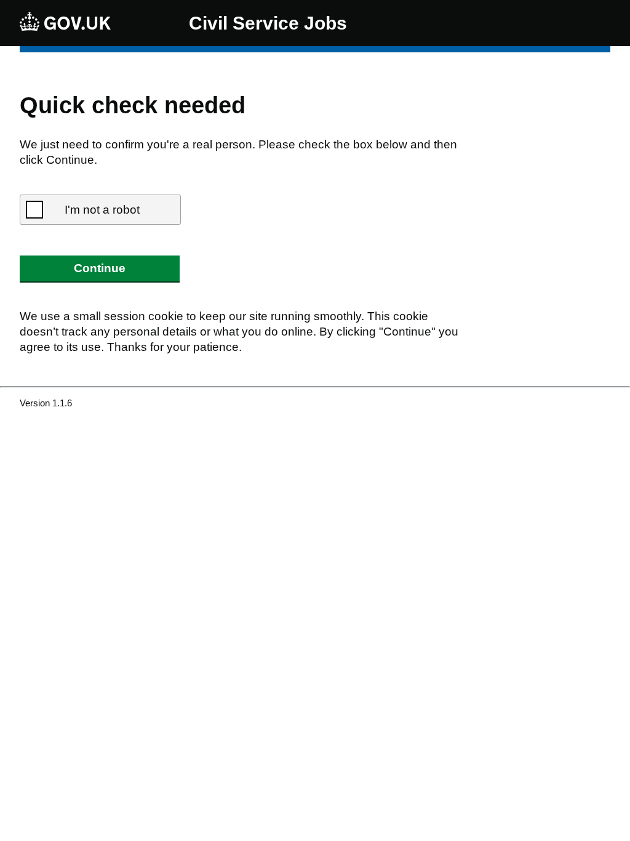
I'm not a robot (102, 209)
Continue (100, 268)
